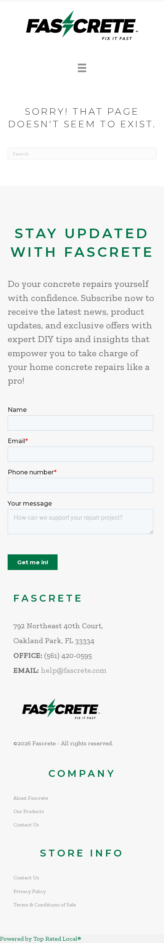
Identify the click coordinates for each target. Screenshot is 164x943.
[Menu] (82, 68)
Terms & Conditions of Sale (44, 904)
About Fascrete (30, 798)
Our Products (28, 811)
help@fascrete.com (73, 670)
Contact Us (26, 824)
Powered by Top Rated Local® (40, 938)
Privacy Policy (29, 891)
